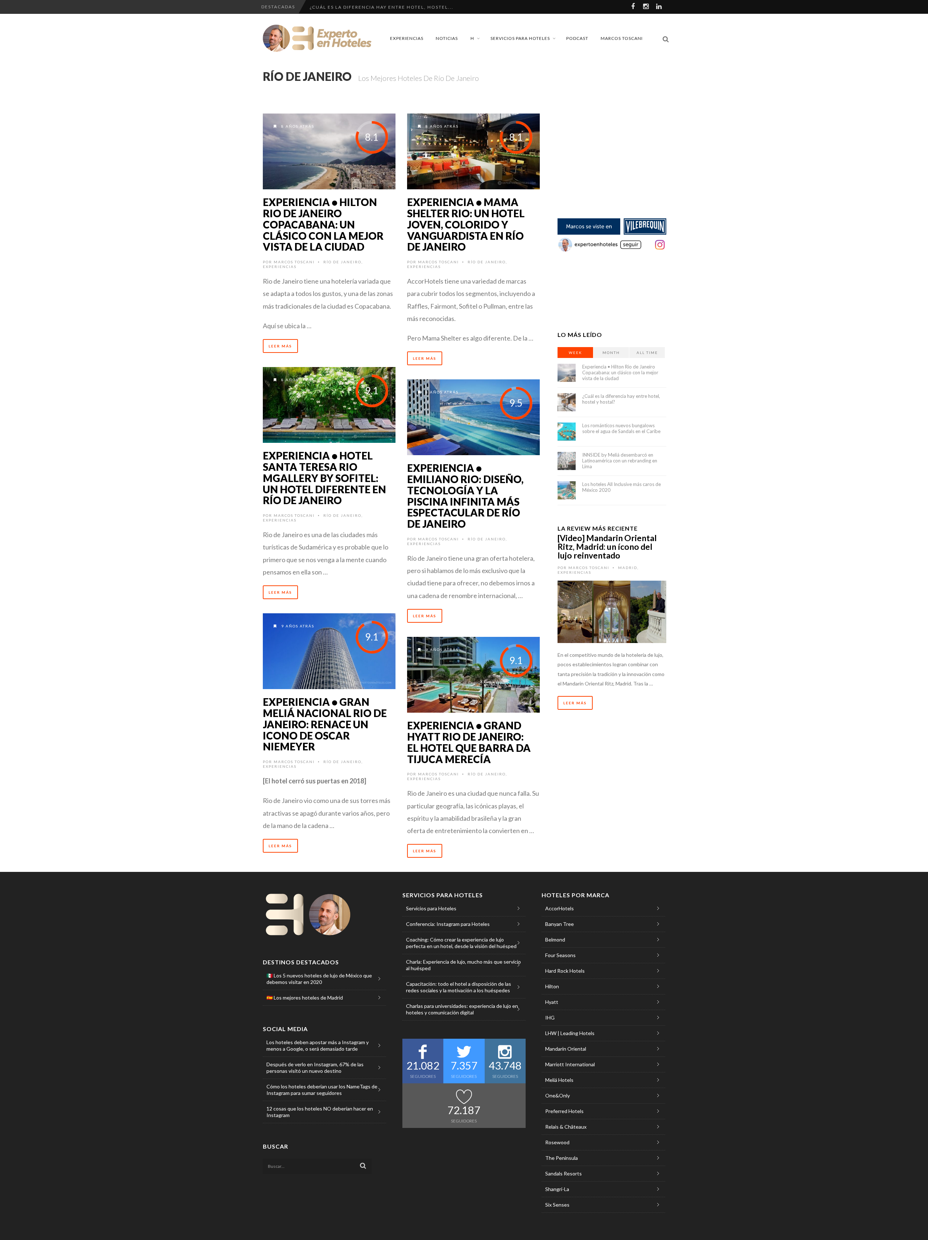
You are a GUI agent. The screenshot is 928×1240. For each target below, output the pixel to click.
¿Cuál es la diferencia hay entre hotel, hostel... (381, 7)
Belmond (555, 939)
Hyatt (551, 1002)
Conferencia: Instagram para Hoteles (448, 924)
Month (611, 352)
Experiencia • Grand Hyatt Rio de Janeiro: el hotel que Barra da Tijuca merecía (469, 742)
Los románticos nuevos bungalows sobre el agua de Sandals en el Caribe (621, 428)
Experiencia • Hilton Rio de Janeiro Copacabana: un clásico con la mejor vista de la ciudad (323, 224)
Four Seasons (560, 955)
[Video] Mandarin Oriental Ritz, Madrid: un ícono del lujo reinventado (607, 546)
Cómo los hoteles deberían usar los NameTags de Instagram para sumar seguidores (321, 1089)
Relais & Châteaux (566, 1127)
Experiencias (406, 38)
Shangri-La (557, 1189)
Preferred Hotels (564, 1111)
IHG (550, 1017)
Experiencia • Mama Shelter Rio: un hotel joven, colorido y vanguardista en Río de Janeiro (466, 224)
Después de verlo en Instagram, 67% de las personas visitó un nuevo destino (315, 1067)
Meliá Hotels (559, 1080)
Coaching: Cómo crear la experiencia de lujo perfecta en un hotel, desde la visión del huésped (461, 942)
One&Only (557, 1095)
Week (575, 352)
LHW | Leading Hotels (569, 1033)
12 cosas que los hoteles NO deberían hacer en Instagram (319, 1111)
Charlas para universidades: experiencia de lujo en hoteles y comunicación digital (462, 1009)
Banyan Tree (559, 924)
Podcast (577, 38)
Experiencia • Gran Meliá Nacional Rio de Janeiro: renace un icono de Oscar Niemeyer (325, 724)
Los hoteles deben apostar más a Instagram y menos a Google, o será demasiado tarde (317, 1045)
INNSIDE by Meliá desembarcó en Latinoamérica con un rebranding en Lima (619, 460)
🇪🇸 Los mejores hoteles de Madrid (304, 997)
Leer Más (280, 346)
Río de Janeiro (342, 262)
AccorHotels (559, 908)
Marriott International (570, 1064)
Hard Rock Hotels (565, 971)
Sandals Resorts (563, 1173)
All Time (647, 352)
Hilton (552, 986)
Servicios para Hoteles (520, 38)
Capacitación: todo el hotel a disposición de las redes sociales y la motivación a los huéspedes (458, 987)
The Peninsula (561, 1158)
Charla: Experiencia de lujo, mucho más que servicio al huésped (463, 965)
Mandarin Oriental (565, 1049)
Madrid (627, 567)
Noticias (447, 38)
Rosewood (557, 1142)
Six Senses (557, 1205)
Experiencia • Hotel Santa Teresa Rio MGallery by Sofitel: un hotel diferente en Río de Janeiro (324, 477)
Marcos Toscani (622, 38)
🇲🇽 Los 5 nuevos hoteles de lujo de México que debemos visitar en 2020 (319, 978)
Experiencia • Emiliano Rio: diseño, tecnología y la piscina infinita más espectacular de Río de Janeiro (465, 496)
